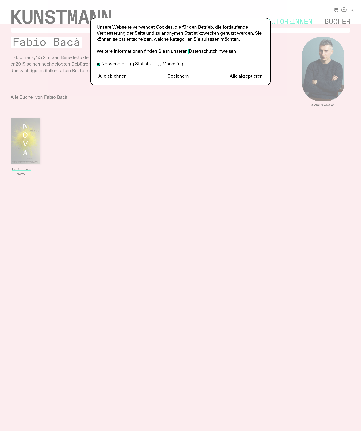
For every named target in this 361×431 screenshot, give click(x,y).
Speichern (178, 76)
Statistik (143, 64)
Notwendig (112, 64)
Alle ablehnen (112, 76)
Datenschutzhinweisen (212, 51)
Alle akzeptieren (246, 76)
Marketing (172, 64)
